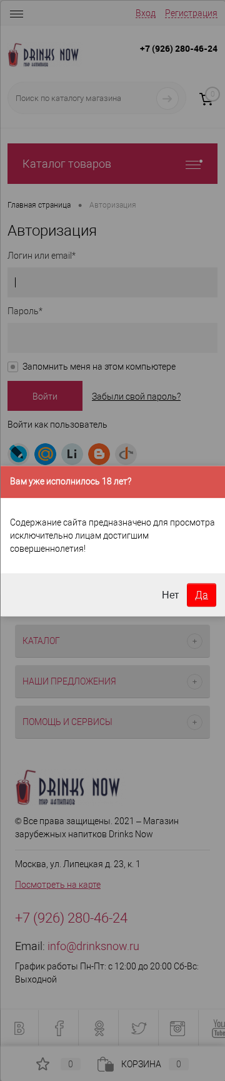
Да (201, 594)
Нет (170, 594)
